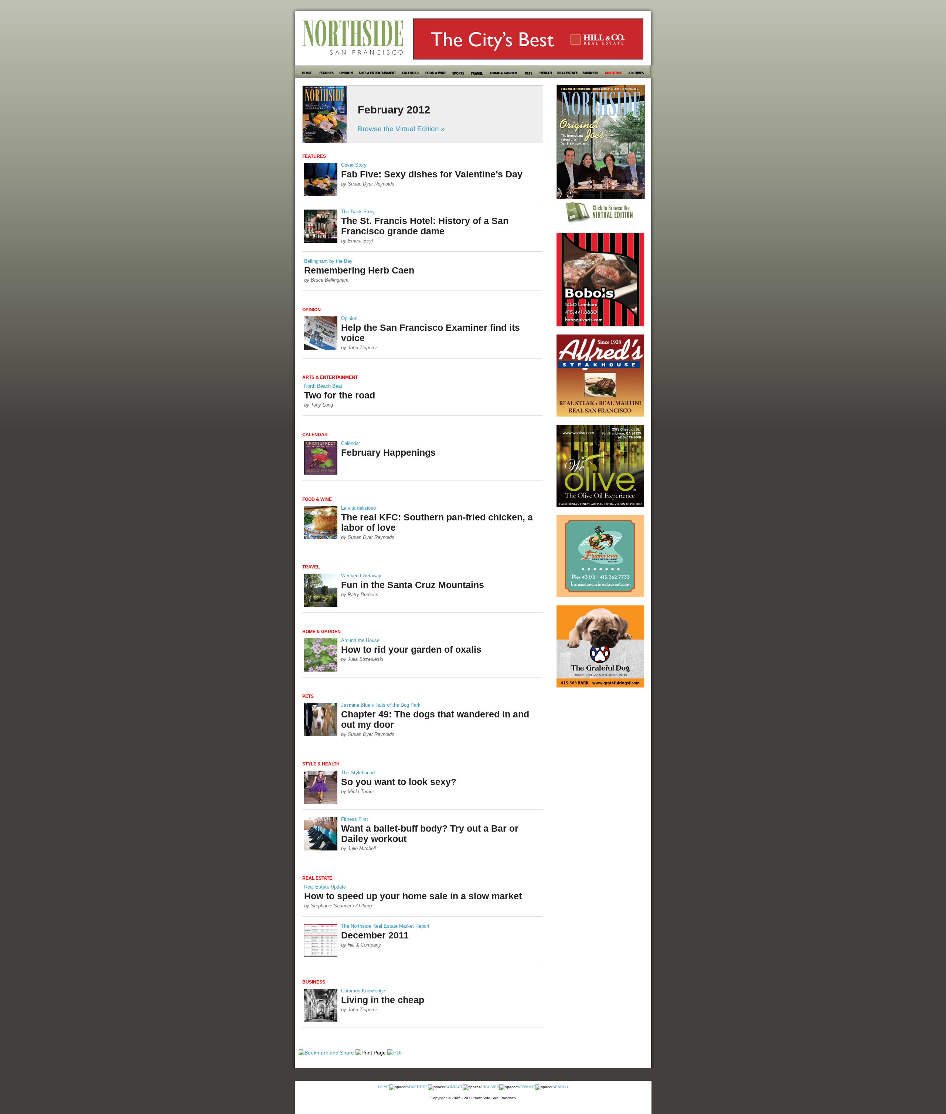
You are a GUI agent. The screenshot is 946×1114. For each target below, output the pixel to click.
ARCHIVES (489, 1087)
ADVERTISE (417, 1087)
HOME (383, 1087)
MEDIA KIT (526, 1087)
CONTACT (454, 1087)
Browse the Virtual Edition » (401, 129)
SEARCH (560, 1087)
